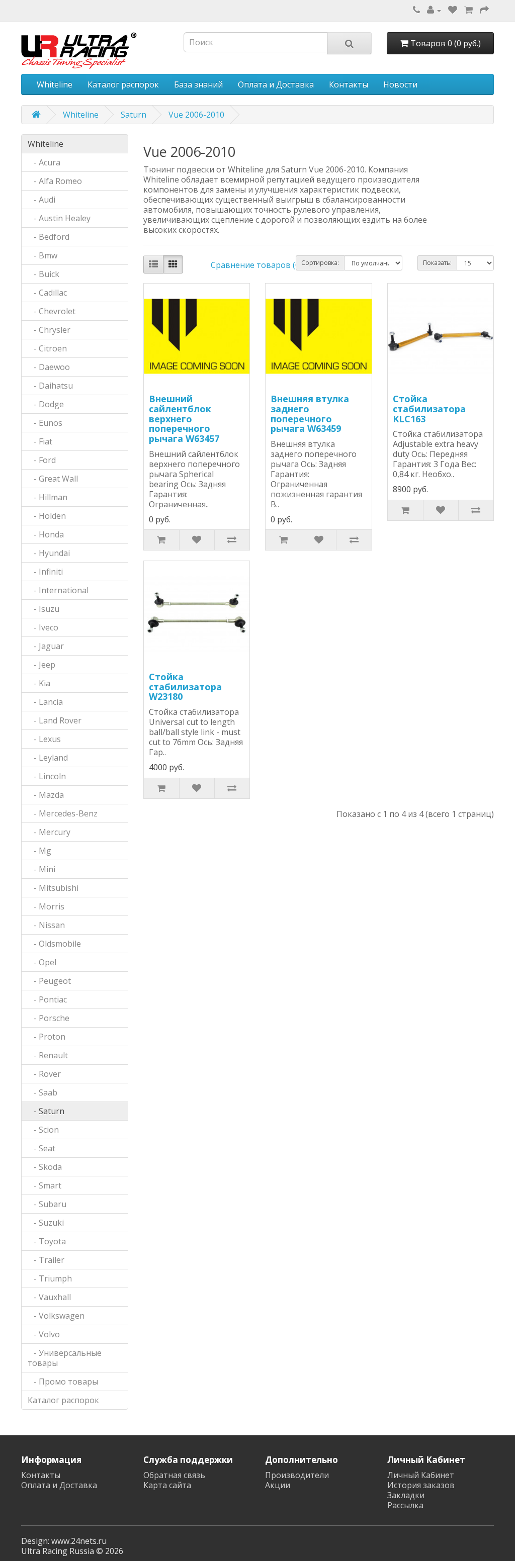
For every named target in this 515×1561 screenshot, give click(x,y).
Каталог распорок (123, 84)
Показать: (437, 262)
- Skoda (45, 1166)
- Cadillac (47, 292)
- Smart (44, 1185)
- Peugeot (49, 980)
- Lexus (44, 739)
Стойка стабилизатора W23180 (185, 687)
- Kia (39, 683)
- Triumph (50, 1278)
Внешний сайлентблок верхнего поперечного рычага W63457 (184, 418)
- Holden (47, 515)
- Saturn (46, 1111)
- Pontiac (47, 999)
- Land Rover (54, 720)
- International (58, 590)
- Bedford (48, 236)
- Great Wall (53, 478)
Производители (297, 1475)
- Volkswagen (56, 1315)
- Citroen (47, 348)
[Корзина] (468, 10)
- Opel (42, 962)
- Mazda (46, 794)
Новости (400, 84)
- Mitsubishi (53, 887)
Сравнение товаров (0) (256, 264)
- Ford (42, 460)
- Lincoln (47, 776)
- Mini (41, 869)
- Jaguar (46, 646)
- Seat (41, 1148)
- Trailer (46, 1259)
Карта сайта (167, 1485)
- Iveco (43, 627)
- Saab (42, 1092)
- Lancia (45, 701)
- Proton (46, 1036)
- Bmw (42, 255)
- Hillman (47, 497)
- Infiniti (45, 571)
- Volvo (44, 1334)
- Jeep (41, 664)
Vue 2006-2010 (196, 114)
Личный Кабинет (420, 1475)
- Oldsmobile (54, 943)
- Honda (46, 534)
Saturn (133, 114)
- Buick (43, 274)
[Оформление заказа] (484, 10)
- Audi (41, 199)
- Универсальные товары (65, 1357)
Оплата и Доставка (276, 84)
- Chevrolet (51, 311)
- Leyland (48, 757)
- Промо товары (63, 1381)
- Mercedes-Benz (63, 813)
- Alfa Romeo (55, 181)
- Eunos (45, 422)
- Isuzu (43, 608)
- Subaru (47, 1204)
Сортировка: (320, 262)
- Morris (46, 906)
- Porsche (48, 1018)
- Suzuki (46, 1222)
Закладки (405, 1495)
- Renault (48, 1055)
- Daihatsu (50, 385)
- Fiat (40, 441)
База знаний (198, 84)
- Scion (43, 1129)
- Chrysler (49, 329)
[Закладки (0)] (452, 10)
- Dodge (46, 404)
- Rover (44, 1073)
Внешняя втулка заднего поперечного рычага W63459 (310, 413)
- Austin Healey (59, 218)
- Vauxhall (49, 1297)
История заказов (421, 1485)
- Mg (39, 850)
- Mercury (49, 832)
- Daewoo (49, 367)
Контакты (348, 84)
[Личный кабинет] (434, 10)
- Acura (44, 162)
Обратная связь (174, 1475)
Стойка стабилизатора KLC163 (429, 409)
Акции (277, 1485)
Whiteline (54, 84)
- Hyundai (49, 553)
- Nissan (46, 925)
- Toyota (47, 1241)
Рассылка (405, 1505)
